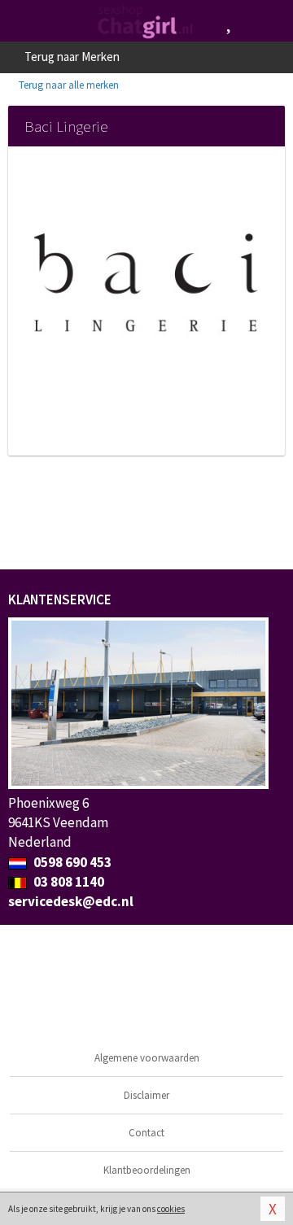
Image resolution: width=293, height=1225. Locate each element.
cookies (171, 1208)
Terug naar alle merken (67, 85)
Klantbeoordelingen (146, 1170)
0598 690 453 (71, 862)
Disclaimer (146, 1095)
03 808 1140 (67, 882)
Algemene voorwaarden (146, 1058)
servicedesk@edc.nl (70, 901)
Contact (146, 1133)
